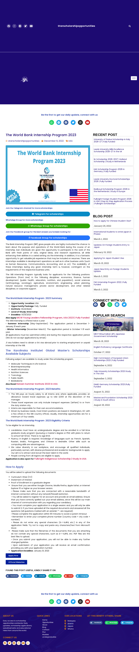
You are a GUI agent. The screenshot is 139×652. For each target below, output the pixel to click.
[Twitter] (25, 26)
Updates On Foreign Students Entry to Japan (111, 246)
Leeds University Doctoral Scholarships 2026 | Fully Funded (112, 180)
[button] (13, 555)
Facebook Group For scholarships (49, 237)
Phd (43, 632)
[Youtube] (31, 26)
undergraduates (49, 637)
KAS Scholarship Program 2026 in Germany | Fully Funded (109, 170)
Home (44, 620)
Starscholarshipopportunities (76, 26)
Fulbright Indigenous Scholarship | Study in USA (60, 458)
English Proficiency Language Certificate (113, 347)
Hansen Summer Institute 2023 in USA (37, 383)
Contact (45, 629)
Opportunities (47, 622)
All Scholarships (113, 324)
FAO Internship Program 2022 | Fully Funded (110, 283)
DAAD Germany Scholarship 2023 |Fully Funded (112, 385)
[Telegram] (20, 26)
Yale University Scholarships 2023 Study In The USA (112, 372)
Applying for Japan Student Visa (109, 258)
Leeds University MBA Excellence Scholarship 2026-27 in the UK (109, 150)
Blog (44, 627)
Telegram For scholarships (49, 214)
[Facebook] (9, 26)
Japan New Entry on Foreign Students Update (111, 270)
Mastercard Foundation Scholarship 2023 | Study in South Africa (113, 398)
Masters (45, 634)
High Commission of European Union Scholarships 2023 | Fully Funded (111, 359)
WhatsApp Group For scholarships (49, 225)
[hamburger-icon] (134, 78)
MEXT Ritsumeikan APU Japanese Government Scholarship (109, 335)
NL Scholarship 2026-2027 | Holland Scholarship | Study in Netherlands (110, 160)
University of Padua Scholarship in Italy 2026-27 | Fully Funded (112, 140)
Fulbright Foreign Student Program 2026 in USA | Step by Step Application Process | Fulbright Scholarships (113, 201)
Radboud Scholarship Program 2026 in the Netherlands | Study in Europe (112, 190)
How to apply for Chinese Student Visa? (112, 220)
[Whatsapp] (51, 122)
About (44, 625)
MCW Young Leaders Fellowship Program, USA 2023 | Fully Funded (53, 317)
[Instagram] (14, 26)
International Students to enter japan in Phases (112, 232)
